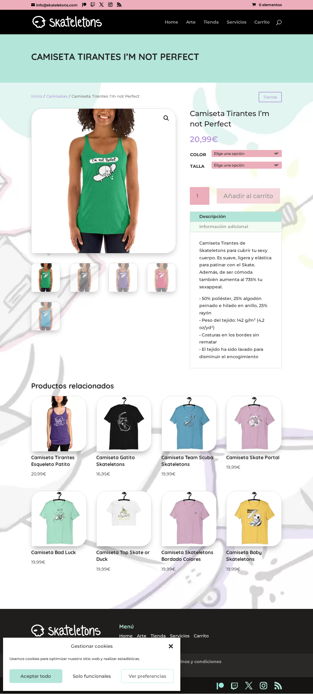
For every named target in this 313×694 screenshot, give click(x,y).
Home (171, 22)
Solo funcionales (92, 676)
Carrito (262, 22)
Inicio (36, 96)
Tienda (211, 22)
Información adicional (223, 226)
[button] (171, 646)
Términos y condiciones (195, 661)
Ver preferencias (147, 676)
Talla (197, 166)
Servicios (236, 22)
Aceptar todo (35, 676)
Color (198, 154)
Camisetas (57, 96)
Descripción (212, 216)
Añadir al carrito (248, 196)
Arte (191, 22)
